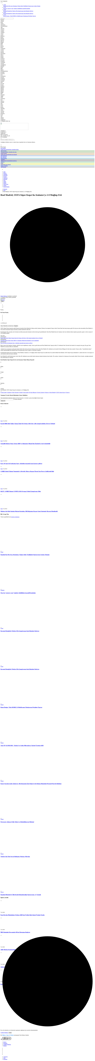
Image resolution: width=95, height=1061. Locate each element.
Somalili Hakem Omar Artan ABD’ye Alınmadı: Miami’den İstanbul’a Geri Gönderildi (20, 340)
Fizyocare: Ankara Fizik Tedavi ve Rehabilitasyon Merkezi (17, 822)
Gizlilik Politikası (4, 1032)
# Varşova (67, 392)
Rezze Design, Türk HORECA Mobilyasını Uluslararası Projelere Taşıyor (21, 707)
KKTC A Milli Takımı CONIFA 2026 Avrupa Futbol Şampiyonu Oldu (21, 491)
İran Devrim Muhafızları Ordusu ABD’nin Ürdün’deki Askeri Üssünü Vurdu (23, 915)
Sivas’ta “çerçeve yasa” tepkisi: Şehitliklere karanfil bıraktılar (18, 593)
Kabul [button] (10, 1032)
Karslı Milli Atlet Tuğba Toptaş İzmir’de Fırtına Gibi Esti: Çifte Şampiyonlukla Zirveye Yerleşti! (22, 338)
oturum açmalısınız (15, 516)
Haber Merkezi (4, 296)
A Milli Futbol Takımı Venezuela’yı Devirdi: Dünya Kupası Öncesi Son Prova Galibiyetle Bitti (27, 471)
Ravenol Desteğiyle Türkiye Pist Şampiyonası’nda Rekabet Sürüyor (20, 631)
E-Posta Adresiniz (18, 399)
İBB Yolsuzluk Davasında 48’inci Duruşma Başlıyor (15, 932)
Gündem (2, 590)
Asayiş (2, 892)
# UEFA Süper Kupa (60, 392)
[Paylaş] (1, 391)
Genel (2, 552)
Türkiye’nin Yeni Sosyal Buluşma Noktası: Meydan (15, 856)
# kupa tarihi (25, 392)
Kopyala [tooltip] (16, 325)
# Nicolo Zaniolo (40, 392)
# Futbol (20, 392)
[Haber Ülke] (14, 129)
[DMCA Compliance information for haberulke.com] (6, 1039)
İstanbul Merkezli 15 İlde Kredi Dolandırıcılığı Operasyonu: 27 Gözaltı (21, 894)
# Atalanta (9, 392)
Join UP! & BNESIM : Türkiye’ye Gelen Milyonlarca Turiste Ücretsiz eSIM (22, 745)
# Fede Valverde (14, 392)
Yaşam (2, 704)
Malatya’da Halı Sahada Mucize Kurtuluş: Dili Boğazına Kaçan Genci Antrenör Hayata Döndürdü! (29, 511)
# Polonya (46, 392)
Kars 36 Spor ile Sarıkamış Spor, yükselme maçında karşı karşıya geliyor (16, 343)
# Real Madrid (52, 392)
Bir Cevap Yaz (5, 514)
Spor (2, 420)
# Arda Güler (3, 392)
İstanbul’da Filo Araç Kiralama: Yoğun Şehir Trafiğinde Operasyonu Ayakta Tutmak (25, 554)
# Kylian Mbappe (32, 392)
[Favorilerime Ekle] (1, 406)
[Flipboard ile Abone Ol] (3, 299)
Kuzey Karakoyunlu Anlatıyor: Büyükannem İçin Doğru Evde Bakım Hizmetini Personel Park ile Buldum (31, 783)
